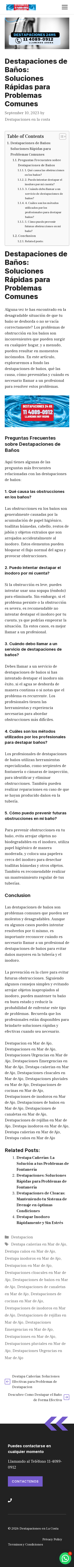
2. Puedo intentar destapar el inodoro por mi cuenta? (43, 182)
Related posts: (34, 241)
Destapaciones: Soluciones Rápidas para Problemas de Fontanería (42, 1181)
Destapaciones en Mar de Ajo (30, 1336)
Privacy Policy (52, 1539)
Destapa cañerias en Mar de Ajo (38, 1244)
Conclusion (27, 236)
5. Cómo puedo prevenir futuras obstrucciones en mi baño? (43, 226)
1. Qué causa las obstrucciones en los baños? (44, 172)
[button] (65, 1558)
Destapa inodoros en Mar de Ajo (33, 1258)
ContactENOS (25, 1481)
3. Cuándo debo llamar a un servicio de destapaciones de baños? (44, 193)
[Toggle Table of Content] (60, 136)
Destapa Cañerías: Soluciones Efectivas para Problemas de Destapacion (36, 1381)
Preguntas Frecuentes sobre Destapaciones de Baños (39, 162)
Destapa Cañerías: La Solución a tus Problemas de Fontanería (43, 1163)
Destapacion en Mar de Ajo (28, 1265)
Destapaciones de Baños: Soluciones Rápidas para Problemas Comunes (30, 149)
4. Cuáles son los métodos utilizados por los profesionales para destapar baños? (43, 210)
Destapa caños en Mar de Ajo (30, 1251)
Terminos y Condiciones (25, 1544)
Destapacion (22, 1237)
